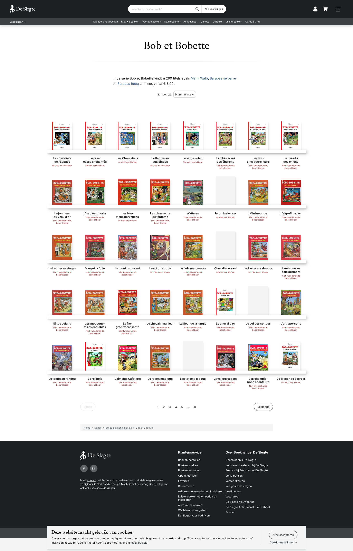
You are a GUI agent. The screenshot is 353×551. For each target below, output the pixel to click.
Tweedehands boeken (105, 21)
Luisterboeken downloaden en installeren (197, 498)
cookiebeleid (139, 542)
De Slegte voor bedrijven (194, 515)
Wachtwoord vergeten (192, 510)
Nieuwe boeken (130, 21)
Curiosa (205, 21)
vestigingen (87, 484)
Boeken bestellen (189, 459)
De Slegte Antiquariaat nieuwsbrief (248, 507)
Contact (231, 512)
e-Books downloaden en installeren (200, 491)
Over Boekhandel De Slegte (247, 452)
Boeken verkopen (189, 470)
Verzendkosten (235, 481)
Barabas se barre (223, 78)
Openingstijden (188, 475)
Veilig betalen (234, 475)
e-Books (217, 21)
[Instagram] (94, 468)
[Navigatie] (338, 9)
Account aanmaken (190, 505)
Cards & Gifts (252, 21)
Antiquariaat (190, 21)
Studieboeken (172, 21)
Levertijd (183, 481)
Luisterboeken (234, 21)
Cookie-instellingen (282, 542)
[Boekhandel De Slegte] (22, 9)
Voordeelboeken (151, 21)
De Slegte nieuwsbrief (240, 501)
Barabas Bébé (128, 84)
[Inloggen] (315, 9)
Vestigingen (233, 491)
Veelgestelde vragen (103, 487)
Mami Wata (199, 78)
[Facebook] (84, 468)
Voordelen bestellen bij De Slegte (247, 465)
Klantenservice (189, 452)
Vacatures (232, 496)
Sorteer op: (164, 94)
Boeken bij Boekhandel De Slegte (247, 470)
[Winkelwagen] (325, 9)
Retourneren (186, 486)
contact (91, 480)
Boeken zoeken (188, 465)
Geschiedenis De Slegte (241, 459)
